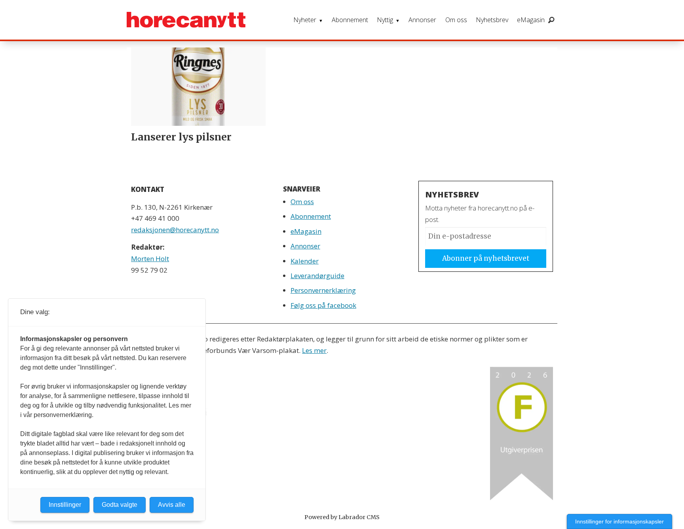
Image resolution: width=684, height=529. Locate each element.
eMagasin (531, 19)
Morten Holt (150, 258)
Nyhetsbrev (492, 19)
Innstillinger (65, 504)
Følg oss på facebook (323, 305)
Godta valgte (119, 504)
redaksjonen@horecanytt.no (175, 229)
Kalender (305, 260)
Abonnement (350, 19)
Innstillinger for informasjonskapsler (619, 521)
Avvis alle (171, 504)
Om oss (456, 19)
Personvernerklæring (323, 290)
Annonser (422, 19)
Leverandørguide (317, 275)
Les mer (314, 350)
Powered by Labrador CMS (342, 517)
